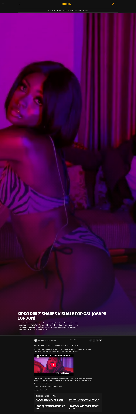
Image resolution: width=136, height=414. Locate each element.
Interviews (77, 10)
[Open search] (116, 4)
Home (49, 10)
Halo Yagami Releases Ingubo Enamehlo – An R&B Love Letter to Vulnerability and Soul (84, 400)
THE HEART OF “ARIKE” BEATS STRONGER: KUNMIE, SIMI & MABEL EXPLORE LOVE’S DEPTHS (84, 406)
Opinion (70, 10)
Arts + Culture (57, 10)
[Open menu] (2, 3)
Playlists (86, 10)
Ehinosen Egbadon (50, 340)
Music (65, 10)
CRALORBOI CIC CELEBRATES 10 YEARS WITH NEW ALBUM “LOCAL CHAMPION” (49, 400)
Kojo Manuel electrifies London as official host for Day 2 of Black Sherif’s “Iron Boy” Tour (50, 406)
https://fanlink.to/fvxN (40, 390)
